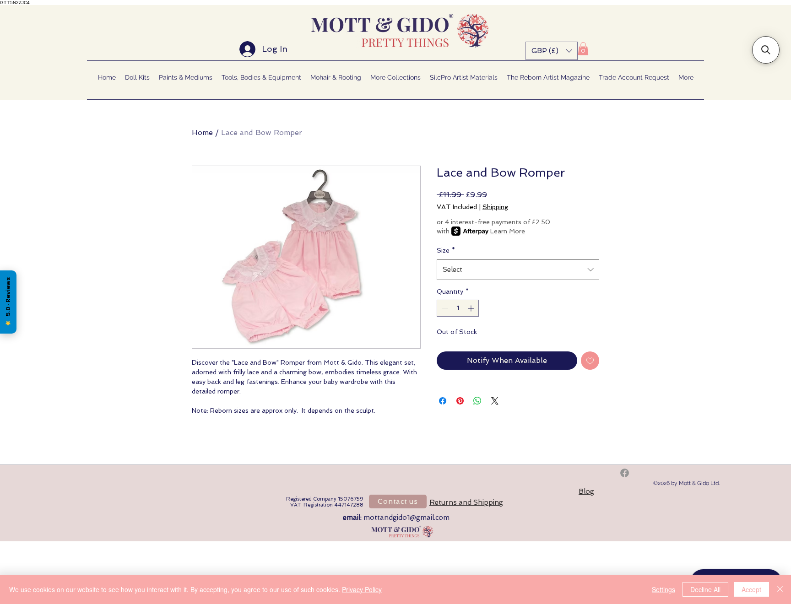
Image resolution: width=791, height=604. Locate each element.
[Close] (780, 589)
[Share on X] (494, 400)
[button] (552, 51)
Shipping (495, 206)
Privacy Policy (362, 589)
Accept (751, 589)
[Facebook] (624, 473)
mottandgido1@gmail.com (406, 517)
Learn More (507, 231)
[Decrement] (444, 308)
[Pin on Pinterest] (460, 400)
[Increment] (471, 308)
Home (202, 132)
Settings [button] (663, 589)
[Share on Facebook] (442, 400)
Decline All (705, 589)
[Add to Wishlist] (590, 360)
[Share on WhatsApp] (477, 400)
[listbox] (552, 51)
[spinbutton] (458, 308)
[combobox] (518, 269)
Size (446, 250)
